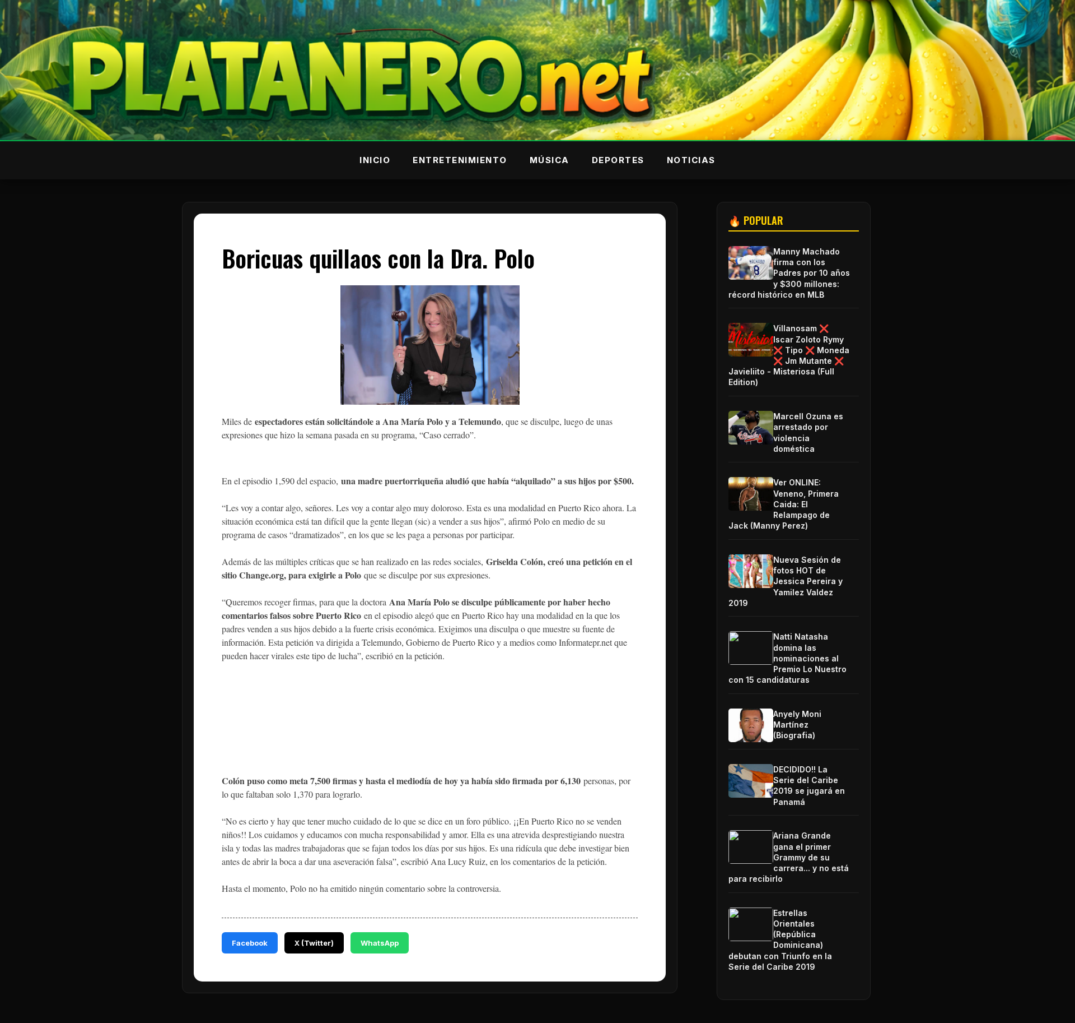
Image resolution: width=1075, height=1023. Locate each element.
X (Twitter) (314, 942)
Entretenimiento (460, 160)
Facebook (250, 942)
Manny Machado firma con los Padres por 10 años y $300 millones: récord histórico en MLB (789, 273)
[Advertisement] (425, 726)
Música (549, 160)
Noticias (691, 160)
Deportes (618, 160)
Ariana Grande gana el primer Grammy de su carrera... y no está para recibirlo (788, 857)
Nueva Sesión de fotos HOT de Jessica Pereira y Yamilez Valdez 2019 (785, 581)
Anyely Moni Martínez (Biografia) (797, 724)
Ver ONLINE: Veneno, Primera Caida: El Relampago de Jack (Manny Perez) (783, 504)
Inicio (374, 160)
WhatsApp (380, 942)
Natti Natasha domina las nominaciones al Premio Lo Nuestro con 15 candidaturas (787, 658)
